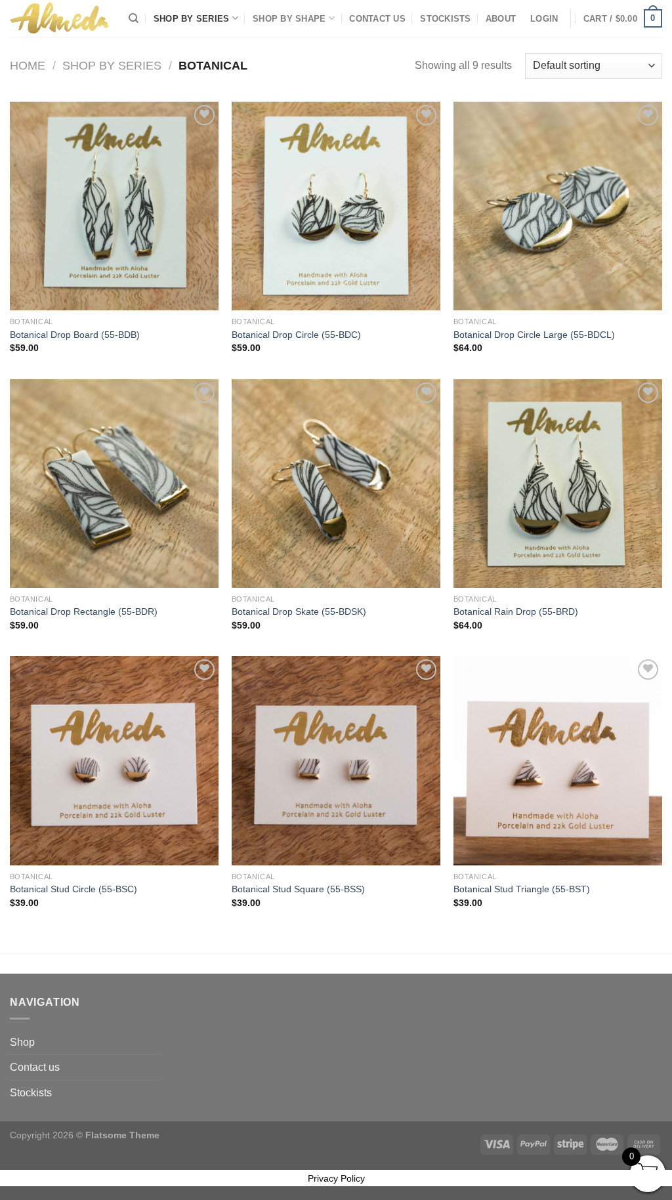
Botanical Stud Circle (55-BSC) (73, 889)
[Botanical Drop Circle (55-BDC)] (336, 206)
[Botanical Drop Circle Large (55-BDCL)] (557, 206)
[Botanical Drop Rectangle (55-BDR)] (114, 483)
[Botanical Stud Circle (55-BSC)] (114, 760)
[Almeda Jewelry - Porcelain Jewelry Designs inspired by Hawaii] (59, 18)
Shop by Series (192, 19)
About (501, 19)
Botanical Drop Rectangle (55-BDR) (84, 611)
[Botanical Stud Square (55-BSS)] (336, 760)
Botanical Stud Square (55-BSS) (298, 889)
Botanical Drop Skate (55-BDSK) (299, 611)
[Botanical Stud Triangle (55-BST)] (557, 760)
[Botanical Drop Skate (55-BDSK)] (336, 483)
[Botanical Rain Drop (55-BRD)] (557, 483)
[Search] (133, 18)
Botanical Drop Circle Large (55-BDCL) (534, 334)
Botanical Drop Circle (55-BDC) (296, 334)
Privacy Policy (336, 1178)
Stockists (445, 19)
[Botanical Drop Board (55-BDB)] (114, 206)
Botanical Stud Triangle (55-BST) (521, 889)
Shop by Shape (289, 19)
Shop (22, 1042)
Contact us (377, 19)
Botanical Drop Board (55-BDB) (75, 334)
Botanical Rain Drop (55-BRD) (515, 611)
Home (27, 65)
